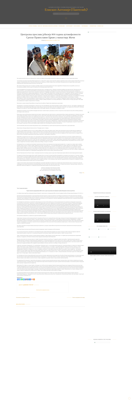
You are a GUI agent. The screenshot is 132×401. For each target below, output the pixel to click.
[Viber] (26, 279)
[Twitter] (20, 279)
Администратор (49, 40)
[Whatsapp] (22, 279)
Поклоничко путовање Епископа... (23, 297)
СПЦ (83, 172)
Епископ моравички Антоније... (78, 297)
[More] (34, 279)
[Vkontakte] (30, 279)
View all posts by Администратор (42, 290)
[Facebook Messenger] (24, 279)
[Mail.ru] (28, 279)
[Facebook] (18, 279)
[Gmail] (32, 279)
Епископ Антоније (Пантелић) (66, 9)
